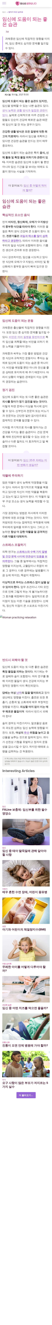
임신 (4, 12)
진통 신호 (6, 1042)
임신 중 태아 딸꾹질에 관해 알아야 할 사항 (24, 852)
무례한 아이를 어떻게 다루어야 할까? (24, 968)
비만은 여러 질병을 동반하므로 (27, 337)
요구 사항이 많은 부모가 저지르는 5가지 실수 (25, 1084)
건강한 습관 (6, 1005)
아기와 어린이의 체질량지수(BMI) (24, 929)
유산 (26, 732)
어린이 (5, 889)
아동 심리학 (6, 964)
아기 (4, 1080)
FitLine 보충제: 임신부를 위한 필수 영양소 (24, 811)
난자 (19, 692)
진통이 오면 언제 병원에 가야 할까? (25, 1045)
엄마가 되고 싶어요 (15, 12)
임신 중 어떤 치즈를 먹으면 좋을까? (25, 1008)
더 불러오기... (26, 1095)
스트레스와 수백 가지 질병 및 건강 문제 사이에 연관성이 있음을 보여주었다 (24, 556)
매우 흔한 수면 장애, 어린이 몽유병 (24, 892)
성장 (4, 926)
